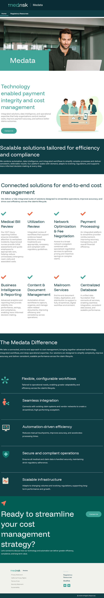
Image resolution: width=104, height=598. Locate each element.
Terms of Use (15, 581)
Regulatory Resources (19, 14)
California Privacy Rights (18, 578)
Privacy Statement (17, 575)
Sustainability (15, 587)
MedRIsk (66, 581)
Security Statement (17, 584)
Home (65, 571)
